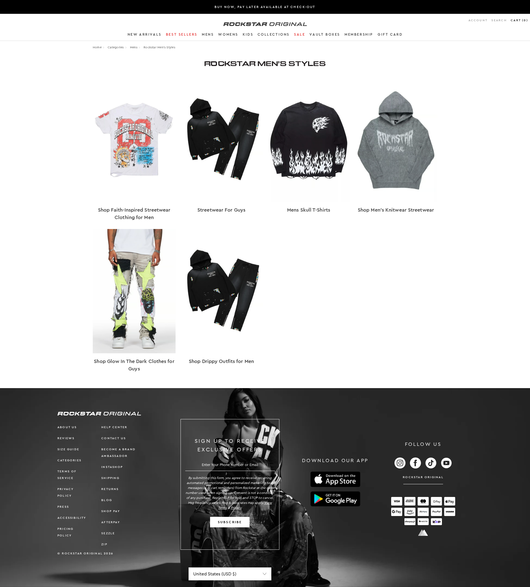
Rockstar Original (423, 477)
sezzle (108, 533)
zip (104, 544)
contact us (113, 438)
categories (69, 460)
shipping (110, 478)
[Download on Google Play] (335, 498)
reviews (66, 438)
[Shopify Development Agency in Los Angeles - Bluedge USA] (423, 533)
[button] (144, 35)
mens (133, 47)
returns (110, 489)
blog (106, 500)
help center (114, 427)
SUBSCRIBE (230, 522)
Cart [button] (519, 20)
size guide (68, 449)
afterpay (110, 522)
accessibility (71, 517)
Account (477, 20)
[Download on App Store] (335, 479)
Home (97, 47)
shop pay (110, 511)
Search (499, 20)
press (63, 506)
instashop (112, 466)
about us (67, 427)
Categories (116, 47)
